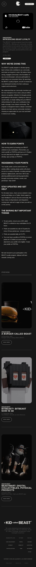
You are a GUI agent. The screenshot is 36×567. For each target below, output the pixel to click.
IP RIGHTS (26, 563)
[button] (5, 4)
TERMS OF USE (18, 563)
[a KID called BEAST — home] (18, 522)
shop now (29, 3)
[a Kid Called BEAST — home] (18, 3)
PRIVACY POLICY (9, 563)
